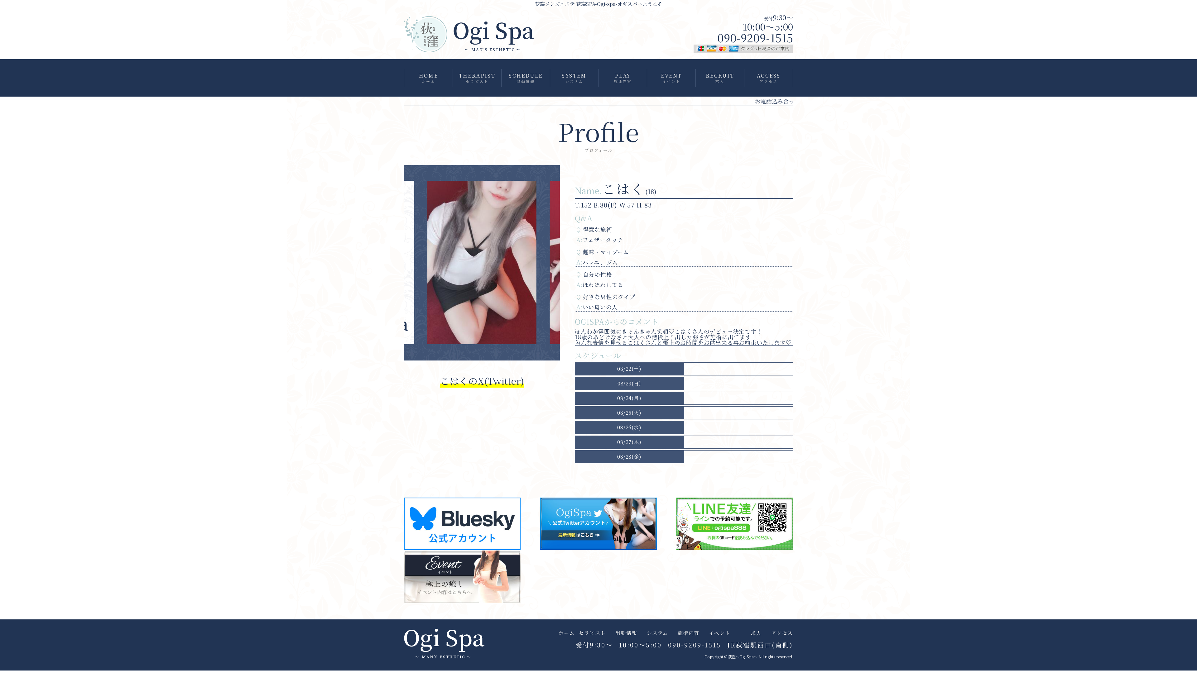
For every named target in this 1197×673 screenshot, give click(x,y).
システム (657, 633)
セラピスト (592, 633)
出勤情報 (626, 633)
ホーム (566, 633)
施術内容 (688, 633)
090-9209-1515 (755, 37)
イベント (720, 633)
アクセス (782, 633)
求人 (756, 633)
